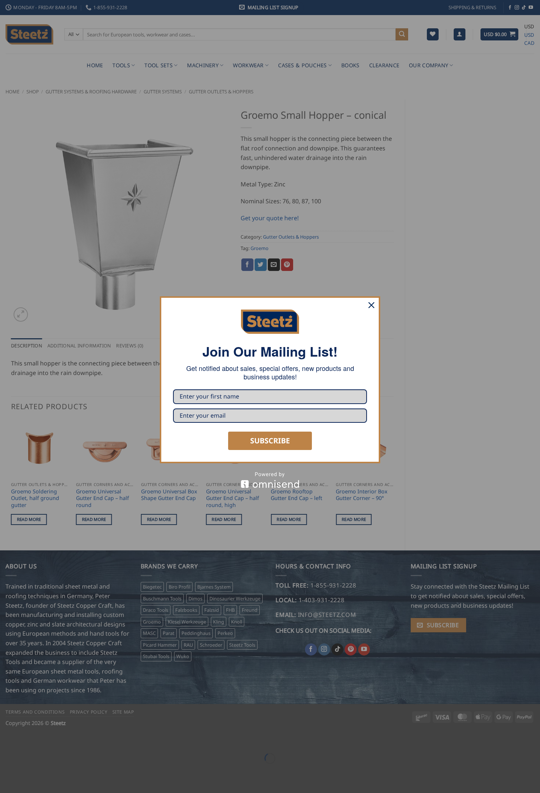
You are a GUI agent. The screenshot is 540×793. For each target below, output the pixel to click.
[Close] (371, 305)
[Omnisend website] (270, 480)
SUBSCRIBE (270, 441)
